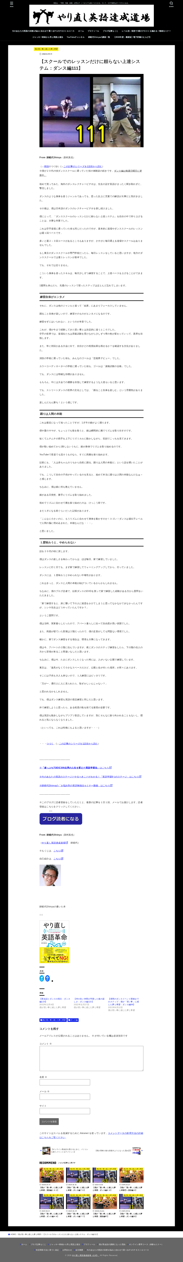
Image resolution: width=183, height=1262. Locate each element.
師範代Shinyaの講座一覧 (99, 37)
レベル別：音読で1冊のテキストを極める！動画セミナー (146, 31)
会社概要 (79, 1250)
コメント (45, 1043)
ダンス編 (74, 1020)
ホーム (81, 31)
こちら (56, 850)
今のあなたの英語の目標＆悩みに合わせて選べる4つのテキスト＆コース (43, 31)
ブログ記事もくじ (110, 31)
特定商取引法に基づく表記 (47, 1250)
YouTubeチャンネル (75, 37)
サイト (42, 1105)
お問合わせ (67, 1250)
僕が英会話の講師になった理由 (112, 1244)
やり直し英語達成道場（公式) (85, 1255)
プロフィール (93, 31)
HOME (13, 1234)
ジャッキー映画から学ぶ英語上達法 (47, 37)
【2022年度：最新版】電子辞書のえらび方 (132, 37)
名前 (43, 1077)
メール (44, 1091)
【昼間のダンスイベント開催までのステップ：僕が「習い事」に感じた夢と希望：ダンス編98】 (123, 1002)
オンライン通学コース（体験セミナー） (146, 1244)
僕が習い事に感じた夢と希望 (46, 49)
